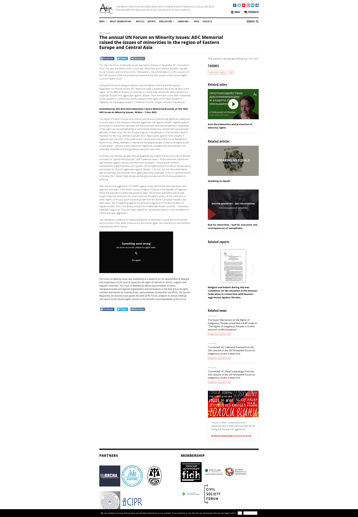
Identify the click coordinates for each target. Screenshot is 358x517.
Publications (166, 21)
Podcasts (207, 21)
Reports (152, 21)
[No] (354, 513)
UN (231, 72)
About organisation (120, 21)
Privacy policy (250, 513)
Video (196, 21)
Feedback (253, 12)
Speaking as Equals (219, 181)
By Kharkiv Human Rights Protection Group (231, 435)
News (102, 21)
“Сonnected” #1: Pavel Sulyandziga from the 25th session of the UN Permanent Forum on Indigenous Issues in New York (231, 374)
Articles (140, 21)
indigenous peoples (217, 334)
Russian (253, 58)
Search (251, 21)
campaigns (183, 21)
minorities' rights (217, 72)
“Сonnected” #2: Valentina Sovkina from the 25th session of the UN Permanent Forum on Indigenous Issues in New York (231, 350)
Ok (240, 513)
